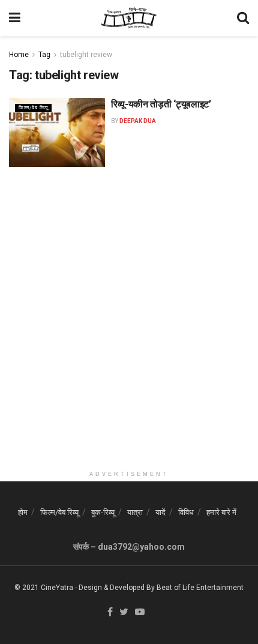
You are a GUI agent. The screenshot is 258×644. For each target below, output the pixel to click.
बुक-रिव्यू (103, 512)
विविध (186, 512)
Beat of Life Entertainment (200, 587)
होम (23, 512)
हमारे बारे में (221, 512)
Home (19, 54)
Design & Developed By (117, 587)
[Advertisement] (129, 335)
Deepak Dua (137, 121)
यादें (160, 512)
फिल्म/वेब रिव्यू (33, 107)
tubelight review (86, 54)
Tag (44, 54)
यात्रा (135, 512)
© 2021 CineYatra (43, 587)
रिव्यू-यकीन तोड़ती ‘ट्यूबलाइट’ (161, 104)
